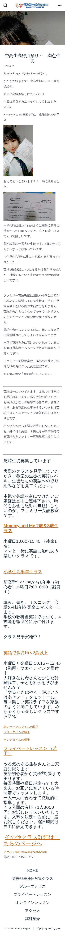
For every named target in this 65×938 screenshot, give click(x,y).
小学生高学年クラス (22, 572)
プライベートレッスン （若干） (30, 751)
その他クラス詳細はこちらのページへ (31, 840)
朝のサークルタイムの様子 (21, 727)
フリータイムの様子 (16, 732)
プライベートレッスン (32, 894)
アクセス (32, 910)
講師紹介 (32, 919)
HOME (32, 870)
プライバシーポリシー (48, 928)
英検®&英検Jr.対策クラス (32, 878)
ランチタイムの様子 (16, 740)
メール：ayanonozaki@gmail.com (25, 852)
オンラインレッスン (32, 902)
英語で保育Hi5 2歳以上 (25, 653)
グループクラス (32, 886)
